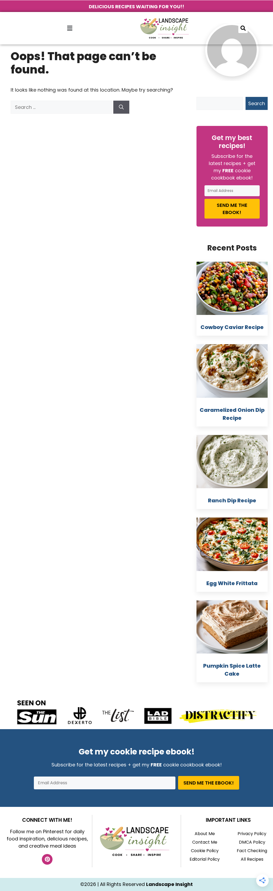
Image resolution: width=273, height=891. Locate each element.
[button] (69, 28)
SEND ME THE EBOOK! (232, 209)
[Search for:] (62, 107)
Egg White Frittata (232, 583)
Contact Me (204, 842)
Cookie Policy (205, 851)
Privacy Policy (252, 834)
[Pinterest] (47, 859)
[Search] (121, 107)
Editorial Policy (205, 859)
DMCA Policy (252, 842)
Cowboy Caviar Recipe (232, 327)
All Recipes (252, 859)
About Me (205, 834)
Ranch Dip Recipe (232, 500)
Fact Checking (252, 851)
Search (256, 103)
